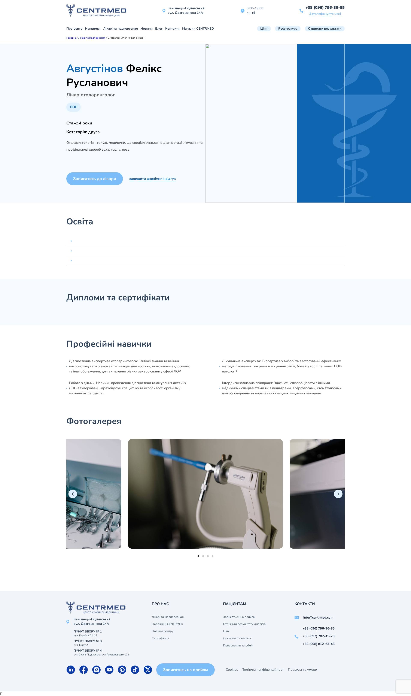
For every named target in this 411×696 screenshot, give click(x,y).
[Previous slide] (72, 494)
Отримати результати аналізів (244, 624)
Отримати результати (324, 28)
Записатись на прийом (239, 617)
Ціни (264, 28)
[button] (198, 556)
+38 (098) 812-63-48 (319, 644)
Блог (159, 28)
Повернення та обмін (238, 646)
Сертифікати (160, 638)
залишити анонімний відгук (152, 178)
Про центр (74, 28)
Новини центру (162, 631)
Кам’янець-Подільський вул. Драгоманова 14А (186, 10)
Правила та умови (302, 669)
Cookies (232, 669)
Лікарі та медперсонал (120, 28)
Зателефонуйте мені (325, 14)
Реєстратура (287, 28)
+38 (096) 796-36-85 (325, 7)
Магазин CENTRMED (198, 28)
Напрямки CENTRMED (167, 624)
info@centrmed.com (318, 617)
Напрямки (93, 28)
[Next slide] (338, 494)
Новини (146, 28)
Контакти (172, 28)
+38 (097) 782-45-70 (319, 636)
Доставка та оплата (237, 638)
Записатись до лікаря (94, 179)
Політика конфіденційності (262, 669)
